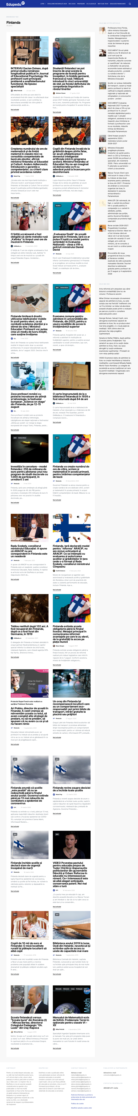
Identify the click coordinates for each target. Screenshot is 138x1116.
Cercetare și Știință (26, 40)
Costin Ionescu (60, 571)
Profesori (81, 4)
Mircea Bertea (18, 1032)
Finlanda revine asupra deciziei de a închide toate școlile (71, 789)
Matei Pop (17, 176)
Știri (42, 4)
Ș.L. (15, 338)
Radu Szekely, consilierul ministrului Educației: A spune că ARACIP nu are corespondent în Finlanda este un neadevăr (29, 551)
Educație (58, 989)
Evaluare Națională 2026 (57, 4)
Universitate (64, 287)
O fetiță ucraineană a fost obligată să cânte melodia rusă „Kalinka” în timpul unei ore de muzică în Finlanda (29, 238)
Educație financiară (117, 4)
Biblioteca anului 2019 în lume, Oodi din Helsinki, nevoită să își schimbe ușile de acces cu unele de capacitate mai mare (71, 947)
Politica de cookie (77, 1103)
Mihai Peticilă (18, 90)
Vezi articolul (15, 109)
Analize (16, 40)
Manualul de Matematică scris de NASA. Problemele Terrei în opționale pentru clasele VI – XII (71, 1021)
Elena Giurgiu (60, 646)
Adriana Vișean (60, 93)
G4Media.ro (59, 176)
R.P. (15, 807)
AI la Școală (91, 4)
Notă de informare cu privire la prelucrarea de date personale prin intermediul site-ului (83, 1097)
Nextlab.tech (103, 4)
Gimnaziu (66, 989)
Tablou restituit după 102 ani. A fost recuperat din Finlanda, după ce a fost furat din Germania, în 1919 (29, 630)
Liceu (72, 989)
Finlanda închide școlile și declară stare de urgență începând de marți (26, 865)
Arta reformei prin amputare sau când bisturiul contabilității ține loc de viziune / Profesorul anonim (114, 291)
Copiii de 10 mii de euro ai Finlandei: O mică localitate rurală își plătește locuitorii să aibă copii (28, 947)
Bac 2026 (72, 4)
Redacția (58, 254)
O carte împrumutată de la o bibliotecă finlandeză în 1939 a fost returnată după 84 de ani (71, 396)
